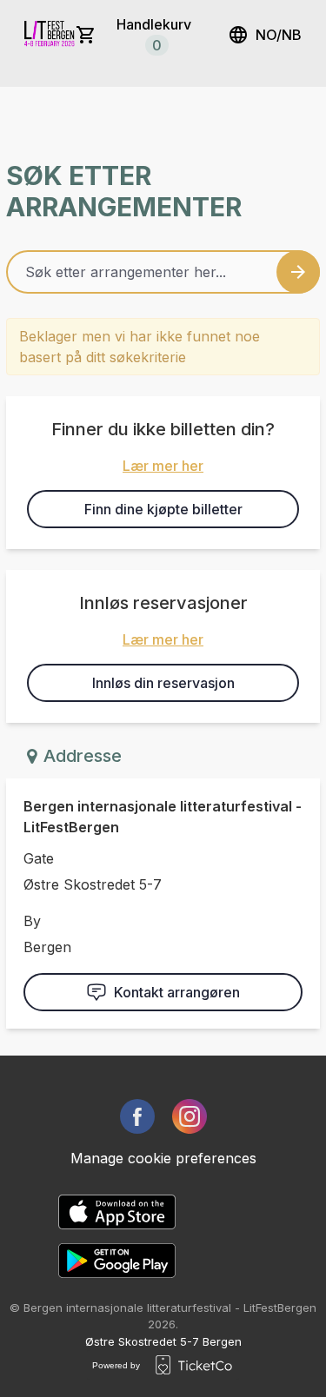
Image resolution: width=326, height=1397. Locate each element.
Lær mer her (163, 465)
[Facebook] (137, 1116)
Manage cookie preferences (163, 1158)
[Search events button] (298, 272)
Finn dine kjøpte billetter (163, 509)
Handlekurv (153, 35)
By (32, 921)
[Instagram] (189, 1116)
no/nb (279, 34)
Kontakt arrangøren (177, 992)
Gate (38, 858)
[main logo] (50, 35)
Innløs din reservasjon (163, 683)
